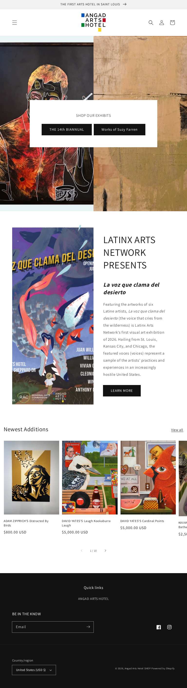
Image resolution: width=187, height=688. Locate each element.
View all (177, 430)
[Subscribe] (88, 627)
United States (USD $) (31, 670)
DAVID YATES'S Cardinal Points (142, 521)
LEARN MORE (122, 390)
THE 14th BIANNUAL (66, 129)
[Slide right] (105, 550)
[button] (14, 22)
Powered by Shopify (163, 668)
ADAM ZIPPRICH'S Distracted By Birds (26, 523)
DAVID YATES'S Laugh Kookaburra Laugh (86, 523)
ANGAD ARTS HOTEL (93, 598)
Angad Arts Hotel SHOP (138, 668)
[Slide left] (81, 550)
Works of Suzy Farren (120, 129)
